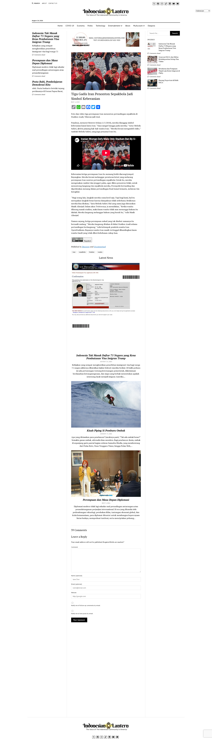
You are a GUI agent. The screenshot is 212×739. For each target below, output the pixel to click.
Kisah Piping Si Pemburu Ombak (106, 430)
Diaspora (151, 25)
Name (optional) (76, 576)
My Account (138, 25)
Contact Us (52, 3)
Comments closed (39, 55)
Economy (81, 25)
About (44, 3)
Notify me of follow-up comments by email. (85, 605)
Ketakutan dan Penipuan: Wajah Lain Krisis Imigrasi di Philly (169, 71)
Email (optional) (76, 584)
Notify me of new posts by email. (82, 613)
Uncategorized (100, 246)
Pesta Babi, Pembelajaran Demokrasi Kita (47, 83)
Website (73, 592)
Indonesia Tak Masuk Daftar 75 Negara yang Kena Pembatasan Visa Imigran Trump (45, 37)
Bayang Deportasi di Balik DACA (168, 81)
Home (60, 25)
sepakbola (82, 252)
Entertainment (114, 25)
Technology (100, 25)
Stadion (91, 252)
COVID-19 (70, 25)
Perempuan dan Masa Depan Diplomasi (45, 62)
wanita (100, 252)
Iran (74, 252)
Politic (90, 25)
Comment (74, 547)
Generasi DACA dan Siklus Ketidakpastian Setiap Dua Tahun (169, 59)
